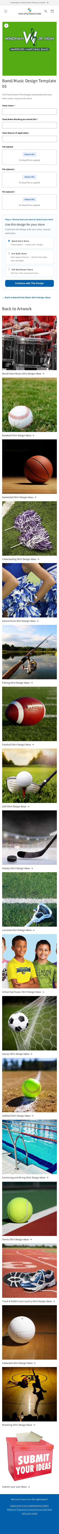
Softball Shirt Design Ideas (16, 1115)
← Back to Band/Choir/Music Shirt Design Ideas (26, 297)
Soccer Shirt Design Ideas (15, 1053)
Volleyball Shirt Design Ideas (17, 1363)
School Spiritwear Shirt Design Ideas (21, 991)
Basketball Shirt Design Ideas (17, 497)
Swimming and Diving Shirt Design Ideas (23, 1177)
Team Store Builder (32, 1532)
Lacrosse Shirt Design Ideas (17, 930)
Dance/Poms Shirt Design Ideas (19, 620)
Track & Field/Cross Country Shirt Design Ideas (27, 1301)
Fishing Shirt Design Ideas (16, 682)
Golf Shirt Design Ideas (14, 806)
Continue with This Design (29, 283)
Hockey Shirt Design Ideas (16, 868)
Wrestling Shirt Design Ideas (17, 1424)
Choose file (29, 154)
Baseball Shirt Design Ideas (16, 435)
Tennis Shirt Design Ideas (15, 1239)
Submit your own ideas (14, 1486)
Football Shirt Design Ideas (16, 744)
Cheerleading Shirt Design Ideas (19, 559)
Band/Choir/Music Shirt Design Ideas (21, 373)
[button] (6, 11)
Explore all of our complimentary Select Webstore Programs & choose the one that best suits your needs (29, 1509)
